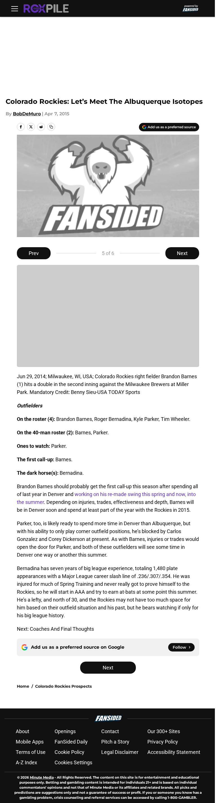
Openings (65, 731)
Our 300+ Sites (163, 731)
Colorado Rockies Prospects (63, 686)
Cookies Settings (73, 762)
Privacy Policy (162, 742)
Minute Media (42, 777)
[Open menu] (14, 8)
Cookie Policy (69, 752)
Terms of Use (31, 752)
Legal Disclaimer (119, 752)
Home (23, 686)
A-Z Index (26, 762)
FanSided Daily (71, 742)
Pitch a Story (115, 742)
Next (182, 253)
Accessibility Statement (173, 752)
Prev (34, 253)
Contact (110, 731)
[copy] (51, 127)
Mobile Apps (30, 742)
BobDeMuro (27, 113)
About (22, 731)
